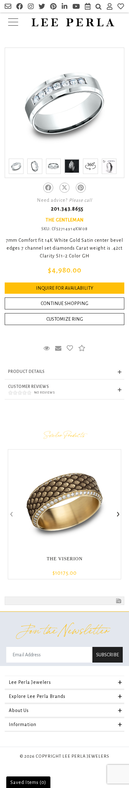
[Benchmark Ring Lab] (109, 166)
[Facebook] (48, 188)
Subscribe (107, 654)
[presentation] (11, 514)
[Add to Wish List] (70, 348)
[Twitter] (64, 188)
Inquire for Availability (64, 288)
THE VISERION (65, 558)
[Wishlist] (120, 7)
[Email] (8, 7)
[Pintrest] (81, 188)
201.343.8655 (67, 209)
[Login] (110, 7)
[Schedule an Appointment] (88, 7)
